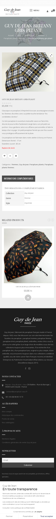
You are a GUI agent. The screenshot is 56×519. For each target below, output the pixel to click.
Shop (19, 35)
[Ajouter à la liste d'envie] (4, 155)
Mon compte (7, 411)
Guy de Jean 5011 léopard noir (28, 287)
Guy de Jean (29, 35)
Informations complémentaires (18, 178)
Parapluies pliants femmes (14, 38)
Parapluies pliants (37, 164)
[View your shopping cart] (52, 11)
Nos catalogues (8, 422)
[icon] (25, 368)
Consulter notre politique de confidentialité (19, 508)
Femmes (41, 35)
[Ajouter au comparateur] (10, 155)
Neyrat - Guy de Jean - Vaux (16, 384)
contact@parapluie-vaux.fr (16, 391)
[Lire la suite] (28, 298)
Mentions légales (8, 439)
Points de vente (8, 419)
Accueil (11, 35)
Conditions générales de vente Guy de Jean (19, 442)
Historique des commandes (13, 415)
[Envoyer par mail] (15, 155)
